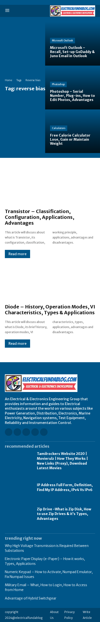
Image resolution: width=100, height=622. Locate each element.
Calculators (58, 128)
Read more (17, 254)
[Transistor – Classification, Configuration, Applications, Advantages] (50, 186)
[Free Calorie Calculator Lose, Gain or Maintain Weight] (72, 131)
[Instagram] (17, 432)
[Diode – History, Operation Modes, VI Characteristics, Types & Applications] (50, 281)
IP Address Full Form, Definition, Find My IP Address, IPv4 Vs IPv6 (65, 487)
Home (8, 80)
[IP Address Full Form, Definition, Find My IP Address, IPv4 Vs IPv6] (18, 487)
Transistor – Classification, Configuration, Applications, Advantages (39, 217)
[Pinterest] (35, 432)
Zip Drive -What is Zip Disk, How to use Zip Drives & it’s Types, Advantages (64, 514)
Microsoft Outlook (62, 40)
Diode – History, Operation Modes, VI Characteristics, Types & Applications (50, 309)
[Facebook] (8, 432)
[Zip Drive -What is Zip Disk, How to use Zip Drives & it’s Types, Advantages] (18, 514)
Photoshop (58, 84)
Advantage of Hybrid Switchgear (30, 598)
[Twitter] (44, 432)
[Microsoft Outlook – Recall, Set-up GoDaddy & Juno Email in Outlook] (72, 44)
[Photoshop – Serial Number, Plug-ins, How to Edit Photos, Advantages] (72, 87)
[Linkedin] (26, 432)
